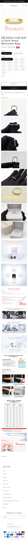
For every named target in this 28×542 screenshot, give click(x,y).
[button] (2, 5)
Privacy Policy (6, 490)
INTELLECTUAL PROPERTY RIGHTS (11, 500)
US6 (16, 62)
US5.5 (9, 62)
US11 (4, 72)
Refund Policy (6, 487)
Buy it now (14, 88)
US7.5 (9, 66)
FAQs (4, 470)
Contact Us (5, 484)
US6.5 (22, 62)
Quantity (3, 75)
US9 (4, 69)
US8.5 (22, 66)
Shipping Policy (6, 494)
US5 (4, 62)
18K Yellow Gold (18, 53)
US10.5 (23, 69)
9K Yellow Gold (6, 53)
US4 (16, 59)
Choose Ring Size (7, 59)
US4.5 (22, 59)
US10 (16, 69)
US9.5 (9, 69)
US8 (16, 66)
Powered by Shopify (16, 539)
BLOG (4, 507)
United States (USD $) (13, 526)
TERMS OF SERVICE (7, 497)
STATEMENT (5, 504)
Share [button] (4, 456)
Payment (5, 477)
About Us (5, 480)
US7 (4, 66)
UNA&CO (12, 539)
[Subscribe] (23, 517)
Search (4, 474)
